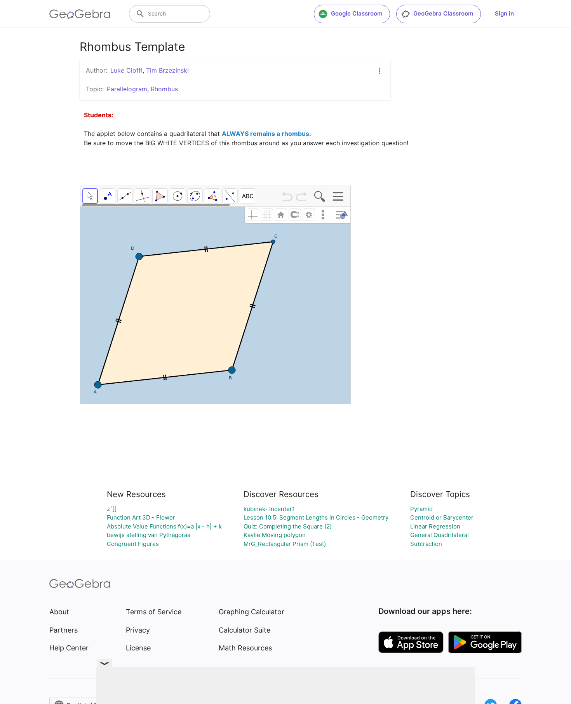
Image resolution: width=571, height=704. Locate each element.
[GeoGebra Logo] (79, 14)
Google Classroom (356, 13)
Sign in (504, 13)
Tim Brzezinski (167, 70)
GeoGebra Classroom (443, 13)
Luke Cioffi (126, 70)
